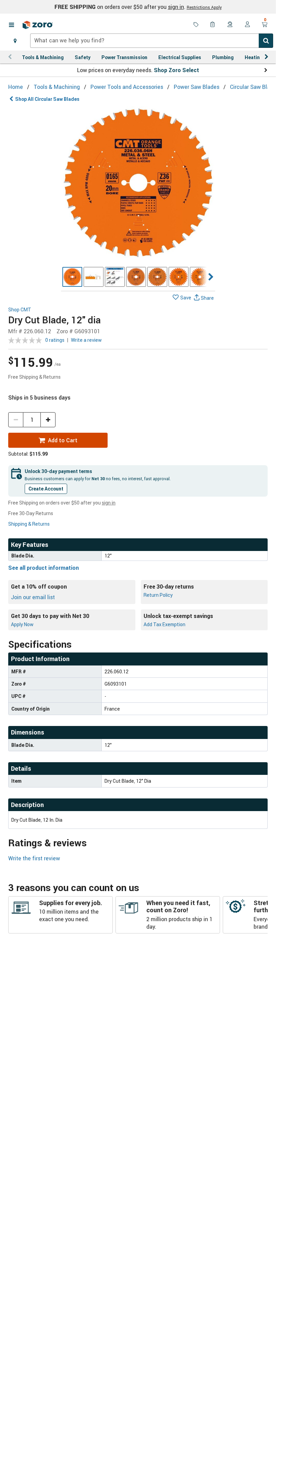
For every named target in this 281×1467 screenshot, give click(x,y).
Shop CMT (19, 310)
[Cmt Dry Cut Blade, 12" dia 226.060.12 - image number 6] (178, 277)
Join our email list (33, 597)
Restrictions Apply (204, 7)
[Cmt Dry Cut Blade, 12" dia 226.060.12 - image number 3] (115, 277)
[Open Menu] (11, 24)
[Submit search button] (266, 40)
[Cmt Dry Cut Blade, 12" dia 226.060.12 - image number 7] (200, 277)
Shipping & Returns (29, 524)
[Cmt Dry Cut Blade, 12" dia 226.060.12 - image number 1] (72, 277)
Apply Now (22, 624)
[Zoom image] (138, 183)
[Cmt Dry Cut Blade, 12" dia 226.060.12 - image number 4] (136, 277)
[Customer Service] (230, 24)
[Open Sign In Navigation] (247, 24)
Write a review (86, 340)
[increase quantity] (48, 419)
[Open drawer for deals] (196, 24)
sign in (176, 7)
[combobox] (151, 40)
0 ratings (54, 340)
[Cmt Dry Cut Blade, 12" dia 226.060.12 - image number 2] (93, 277)
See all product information (43, 567)
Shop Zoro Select (176, 70)
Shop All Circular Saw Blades (47, 99)
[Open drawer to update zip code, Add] (15, 40)
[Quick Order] (213, 24)
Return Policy (158, 595)
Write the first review (34, 858)
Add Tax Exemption (164, 624)
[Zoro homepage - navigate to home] (38, 24)
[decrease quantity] (15, 419)
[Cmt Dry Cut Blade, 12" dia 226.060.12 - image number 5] (157, 277)
